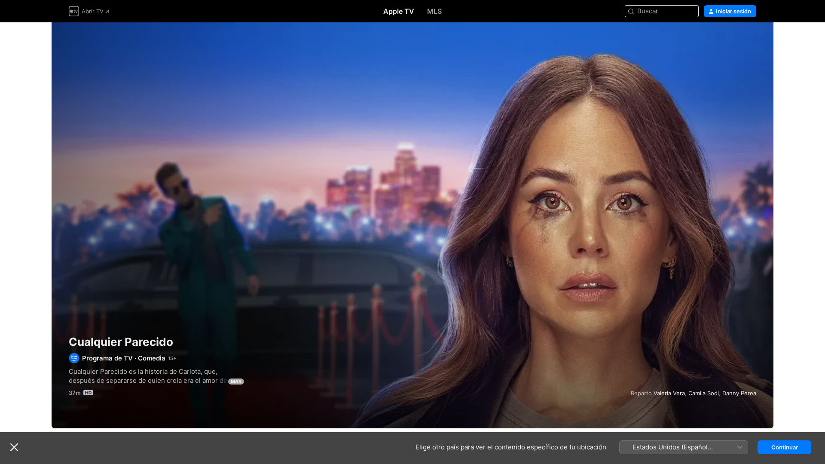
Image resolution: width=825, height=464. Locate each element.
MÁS (236, 382)
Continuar (784, 447)
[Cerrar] (14, 447)
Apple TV (398, 11)
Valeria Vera (669, 393)
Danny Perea (739, 393)
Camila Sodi (703, 393)
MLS (434, 11)
